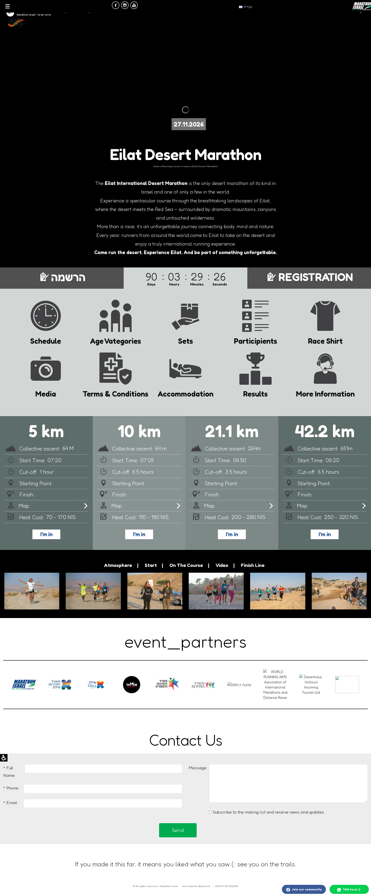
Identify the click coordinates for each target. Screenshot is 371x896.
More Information (325, 393)
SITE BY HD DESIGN (226, 886)
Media (45, 393)
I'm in (325, 534)
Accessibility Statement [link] (196, 886)
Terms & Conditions (115, 393)
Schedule (45, 340)
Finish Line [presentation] (253, 565)
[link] (115, 6)
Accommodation (185, 393)
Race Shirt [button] (325, 340)
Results (255, 393)
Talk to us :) (351, 889)
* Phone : (11, 788)
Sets (185, 340)
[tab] (121, 565)
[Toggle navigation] (7, 6)
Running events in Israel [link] (176, 166)
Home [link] (156, 166)
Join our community (306, 889)
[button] (331, 505)
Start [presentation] (151, 565)
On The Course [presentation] (186, 565)
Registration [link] (315, 277)
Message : (198, 767)
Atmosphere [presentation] (118, 565)
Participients (255, 340)
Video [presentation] (222, 565)
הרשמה (68, 277)
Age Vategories (115, 340)
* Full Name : (10, 771)
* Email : (11, 802)
